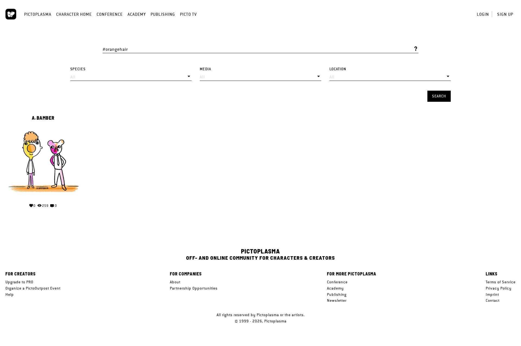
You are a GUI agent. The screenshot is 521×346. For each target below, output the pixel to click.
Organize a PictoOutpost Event (33, 288)
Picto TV (188, 14)
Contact (493, 300)
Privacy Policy (499, 288)
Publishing (163, 14)
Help (9, 294)
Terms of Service (501, 282)
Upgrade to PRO (19, 282)
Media (205, 69)
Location (337, 69)
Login (483, 14)
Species (77, 69)
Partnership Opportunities (194, 288)
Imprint (492, 294)
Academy (137, 14)
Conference (110, 14)
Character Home (74, 14)
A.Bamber (43, 118)
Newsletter (337, 300)
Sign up (505, 14)
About (175, 282)
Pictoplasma (37, 14)
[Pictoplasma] (10, 14)
